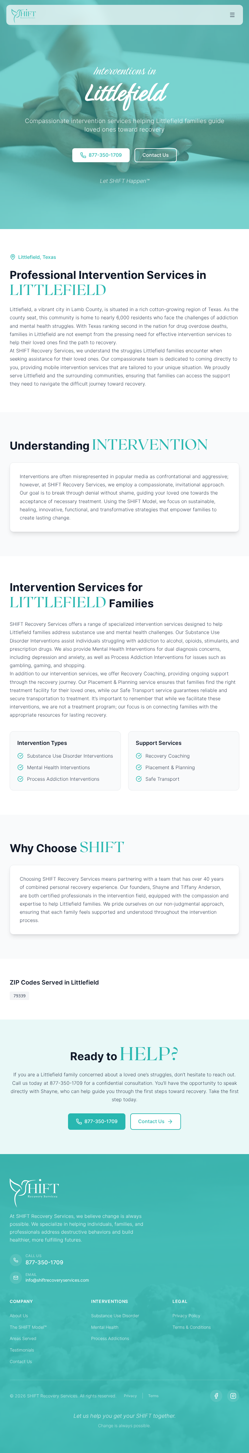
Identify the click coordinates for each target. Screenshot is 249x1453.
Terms (153, 1395)
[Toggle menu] (232, 14)
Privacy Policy (186, 1315)
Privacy (130, 1395)
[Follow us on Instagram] (233, 1396)
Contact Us (21, 1361)
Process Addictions (110, 1338)
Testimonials (22, 1349)
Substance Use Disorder (115, 1315)
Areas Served (23, 1338)
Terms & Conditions (191, 1327)
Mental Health (104, 1327)
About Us (19, 1315)
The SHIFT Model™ (28, 1327)
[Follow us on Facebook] (216, 1396)
